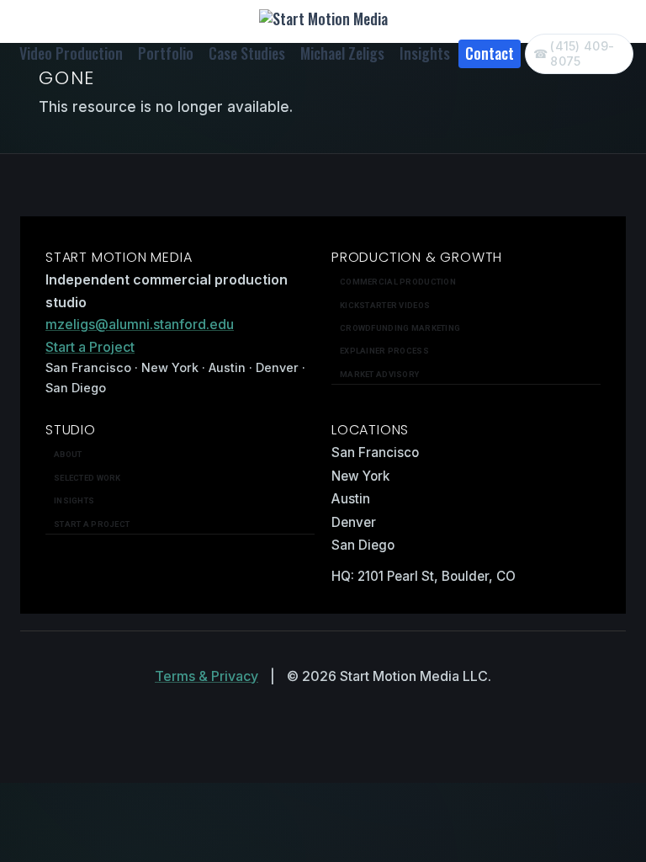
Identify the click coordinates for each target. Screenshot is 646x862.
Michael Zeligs (342, 53)
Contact (489, 53)
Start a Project (90, 346)
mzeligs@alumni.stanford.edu (139, 324)
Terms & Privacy (206, 676)
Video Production (71, 53)
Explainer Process (384, 350)
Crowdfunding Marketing (400, 328)
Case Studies (247, 53)
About (68, 454)
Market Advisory (379, 374)
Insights (425, 53)
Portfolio (165, 53)
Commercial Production (398, 281)
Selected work (87, 477)
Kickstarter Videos (385, 305)
